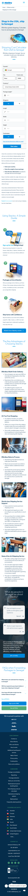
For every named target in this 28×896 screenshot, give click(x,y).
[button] (23, 3)
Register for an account (7, 201)
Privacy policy (14, 758)
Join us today (14, 655)
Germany (12, 816)
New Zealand (13, 825)
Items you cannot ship (14, 780)
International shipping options (14, 795)
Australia (12, 810)
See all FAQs (14, 708)
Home (3, 7)
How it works (14, 747)
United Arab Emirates (15, 831)
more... (12, 836)
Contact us (14, 738)
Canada (12, 813)
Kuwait (12, 822)
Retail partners (14, 799)
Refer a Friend (14, 755)
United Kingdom (14, 833)
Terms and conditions (14, 764)
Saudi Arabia (13, 828)
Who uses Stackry (14, 744)
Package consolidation (14, 772)
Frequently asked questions (14, 802)
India (11, 819)
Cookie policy (14, 761)
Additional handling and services (14, 751)
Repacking (14, 775)
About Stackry (14, 741)
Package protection (14, 778)
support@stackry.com (14, 850)
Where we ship (10, 7)
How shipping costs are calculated (14, 790)
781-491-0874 (14, 847)
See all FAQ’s (5, 699)
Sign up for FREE (14, 703)
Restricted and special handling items (14, 785)
